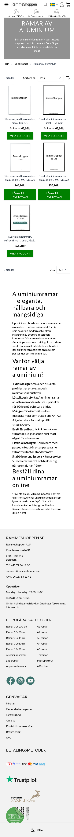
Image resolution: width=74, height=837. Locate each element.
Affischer (42, 666)
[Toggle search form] (45, 4)
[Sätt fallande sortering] (68, 78)
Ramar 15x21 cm (15, 649)
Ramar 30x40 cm (15, 643)
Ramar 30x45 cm (15, 637)
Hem (6, 63)
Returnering (13, 731)
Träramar (42, 654)
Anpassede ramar (16, 666)
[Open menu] (6, 4)
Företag (10, 703)
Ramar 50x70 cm (15, 632)
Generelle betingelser (19, 709)
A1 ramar (42, 626)
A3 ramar (42, 637)
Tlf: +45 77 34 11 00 (18, 565)
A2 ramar (42, 632)
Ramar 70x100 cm (16, 626)
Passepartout (45, 660)
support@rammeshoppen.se (23, 570)
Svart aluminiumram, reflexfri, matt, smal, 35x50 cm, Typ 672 (20, 240)
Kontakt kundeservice (19, 726)
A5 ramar (42, 649)
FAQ (8, 737)
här (18, 607)
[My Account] (62, 4)
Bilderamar (12, 660)
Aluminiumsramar (16, 654)
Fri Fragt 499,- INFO (56, 16)
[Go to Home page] (24, 4)
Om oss (10, 720)
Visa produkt (20, 135)
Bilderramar (21, 63)
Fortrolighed (13, 714)
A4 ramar (42, 643)
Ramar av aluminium (44, 63)
